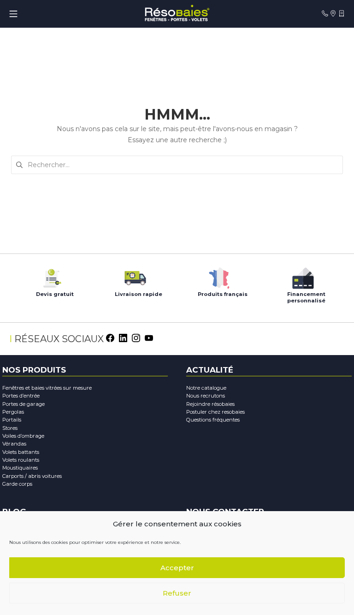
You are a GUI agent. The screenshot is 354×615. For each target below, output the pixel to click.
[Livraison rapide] (135, 276)
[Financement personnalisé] (303, 276)
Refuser (177, 593)
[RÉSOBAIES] (177, 14)
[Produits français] (219, 276)
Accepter (177, 567)
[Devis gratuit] (51, 276)
